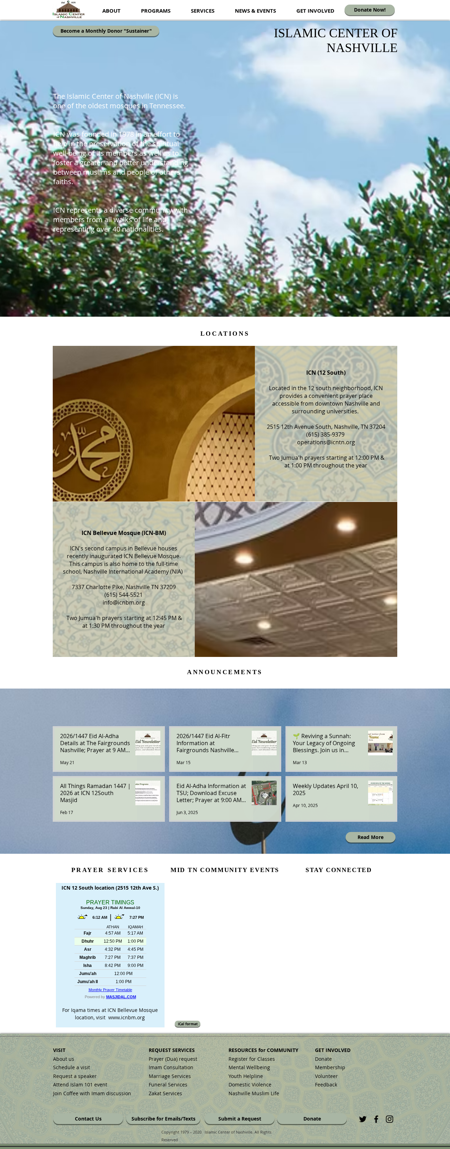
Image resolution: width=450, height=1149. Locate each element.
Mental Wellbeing (250, 1067)
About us (63, 1059)
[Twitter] (363, 1119)
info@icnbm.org (124, 602)
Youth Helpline (246, 1076)
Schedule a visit (71, 1067)
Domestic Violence (250, 1084)
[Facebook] (376, 1119)
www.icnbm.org (126, 1017)
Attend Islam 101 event (80, 1084)
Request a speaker (75, 1076)
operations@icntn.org (326, 442)
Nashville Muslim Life (254, 1093)
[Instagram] (389, 1119)
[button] (111, 11)
